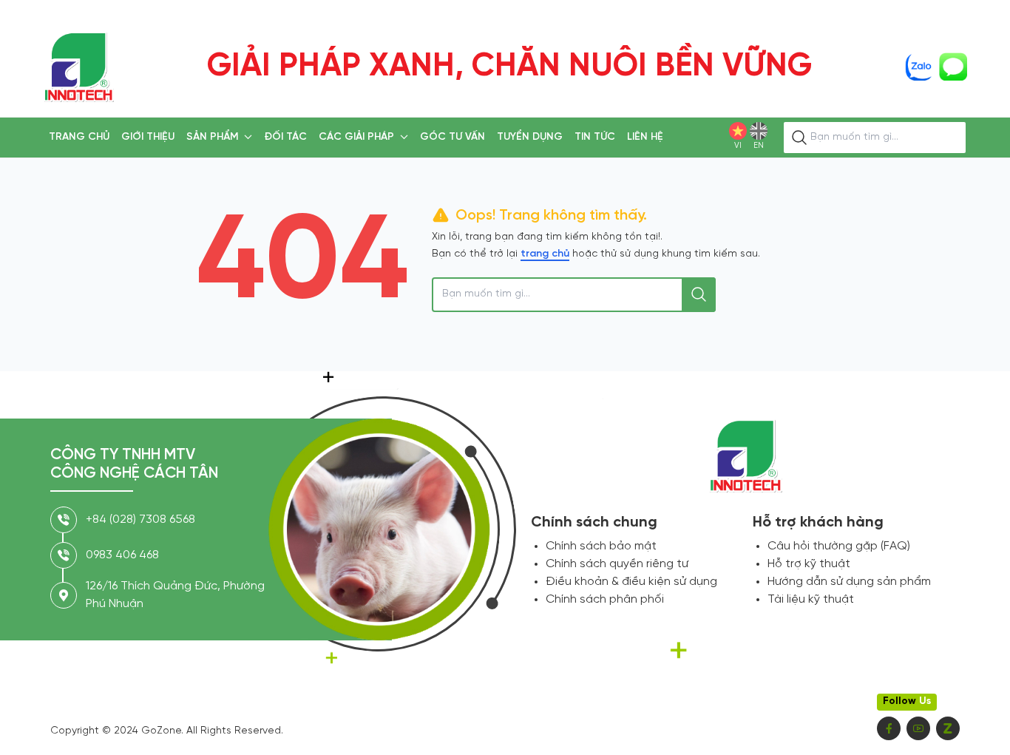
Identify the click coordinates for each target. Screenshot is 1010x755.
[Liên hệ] (953, 67)
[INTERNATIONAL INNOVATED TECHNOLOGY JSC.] (78, 66)
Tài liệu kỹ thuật (810, 599)
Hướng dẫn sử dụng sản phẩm (849, 581)
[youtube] (918, 728)
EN (758, 145)
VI (738, 145)
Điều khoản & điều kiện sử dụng (631, 581)
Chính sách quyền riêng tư (617, 564)
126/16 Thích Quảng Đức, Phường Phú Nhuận (175, 595)
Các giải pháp (356, 137)
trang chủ (545, 254)
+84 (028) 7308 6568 (140, 519)
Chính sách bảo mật (601, 546)
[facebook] (889, 728)
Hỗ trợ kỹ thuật (808, 564)
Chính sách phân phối (605, 599)
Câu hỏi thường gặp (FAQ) (838, 546)
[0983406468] (919, 67)
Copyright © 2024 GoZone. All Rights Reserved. (166, 731)
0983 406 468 (122, 555)
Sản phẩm (212, 137)
